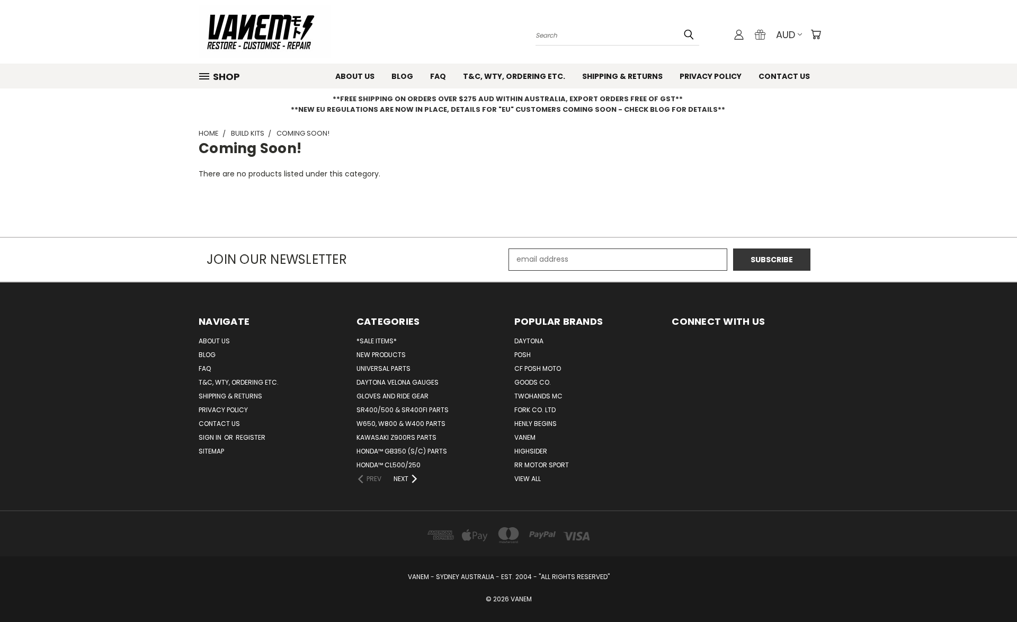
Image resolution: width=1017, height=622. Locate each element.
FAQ (438, 76)
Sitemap (211, 451)
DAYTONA (528, 340)
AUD (785, 34)
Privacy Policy (711, 76)
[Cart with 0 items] (815, 34)
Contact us (784, 76)
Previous (989, 589)
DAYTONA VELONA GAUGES (397, 382)
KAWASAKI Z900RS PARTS (396, 437)
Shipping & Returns (622, 76)
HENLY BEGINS (535, 423)
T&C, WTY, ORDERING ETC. (514, 76)
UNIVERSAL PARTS (383, 368)
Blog (402, 76)
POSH (522, 354)
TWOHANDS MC (538, 396)
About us (354, 76)
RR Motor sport (541, 464)
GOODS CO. (532, 382)
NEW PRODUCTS (381, 354)
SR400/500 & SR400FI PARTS (402, 409)
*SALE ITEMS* (376, 340)
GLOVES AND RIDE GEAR (392, 396)
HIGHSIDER (530, 451)
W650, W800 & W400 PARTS (400, 423)
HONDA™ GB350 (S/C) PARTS (401, 451)
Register (250, 437)
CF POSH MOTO (537, 368)
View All (527, 478)
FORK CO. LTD (535, 409)
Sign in (211, 437)
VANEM (525, 437)
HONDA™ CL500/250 (388, 464)
